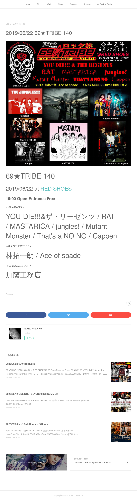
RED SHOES (56, 188)
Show (60, 4)
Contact (73, 4)
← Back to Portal (104, 4)
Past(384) (9, 294)
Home (27, 4)
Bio (38, 4)
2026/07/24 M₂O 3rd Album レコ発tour (27, 424)
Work (49, 4)
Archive (87, 4)
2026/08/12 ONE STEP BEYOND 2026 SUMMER (32, 393)
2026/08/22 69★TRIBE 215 (20, 363)
